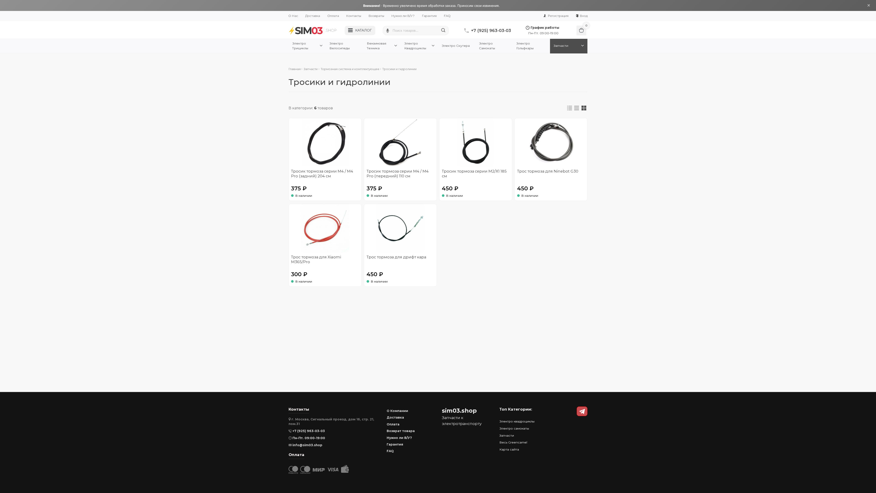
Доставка (312, 16)
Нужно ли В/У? (403, 16)
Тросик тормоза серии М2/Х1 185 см (474, 173)
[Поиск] (443, 30)
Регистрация (557, 16)
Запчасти (506, 435)
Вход (583, 16)
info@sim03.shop (307, 445)
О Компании (397, 411)
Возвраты (376, 16)
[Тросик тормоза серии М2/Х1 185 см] (475, 142)
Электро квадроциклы (516, 421)
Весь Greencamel (513, 442)
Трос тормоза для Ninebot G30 (547, 171)
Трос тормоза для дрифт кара (396, 257)
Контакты (353, 16)
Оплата (333, 16)
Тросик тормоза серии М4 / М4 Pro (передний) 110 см (398, 173)
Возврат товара (401, 431)
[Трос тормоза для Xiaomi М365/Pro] (325, 228)
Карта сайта (509, 449)
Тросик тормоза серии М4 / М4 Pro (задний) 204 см (322, 173)
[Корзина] (581, 30)
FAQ (447, 16)
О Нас (293, 16)
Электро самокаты (514, 428)
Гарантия (429, 16)
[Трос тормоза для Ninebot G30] (551, 142)
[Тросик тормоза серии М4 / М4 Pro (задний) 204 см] (325, 142)
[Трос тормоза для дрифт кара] (400, 228)
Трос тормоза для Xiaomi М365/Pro (316, 259)
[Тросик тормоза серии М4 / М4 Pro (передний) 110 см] (400, 142)
